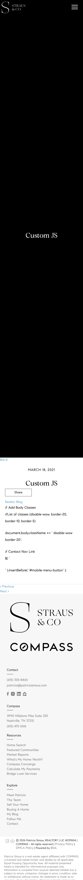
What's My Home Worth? (25, 760)
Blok (53, 848)
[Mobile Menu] (74, 7)
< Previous (7, 587)
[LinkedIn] (19, 694)
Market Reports (18, 755)
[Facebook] (8, 694)
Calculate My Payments (23, 769)
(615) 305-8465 (17, 680)
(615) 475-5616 (16, 726)
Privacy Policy (64, 844)
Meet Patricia (16, 795)
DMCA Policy (25, 848)
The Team (14, 800)
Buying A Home (18, 810)
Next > (4, 591)
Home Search (16, 745)
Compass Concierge (21, 764)
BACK (4, 460)
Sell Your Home (17, 805)
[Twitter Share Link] (18, 504)
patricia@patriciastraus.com (27, 685)
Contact (12, 824)
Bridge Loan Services (22, 774)
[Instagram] (13, 694)
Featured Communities (23, 750)
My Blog (12, 814)
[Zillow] (24, 694)
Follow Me (14, 819)
